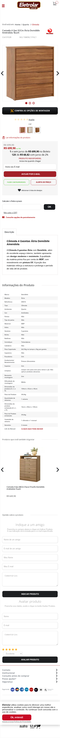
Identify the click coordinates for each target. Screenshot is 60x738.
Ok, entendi (16, 717)
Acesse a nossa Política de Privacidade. (16, 721)
